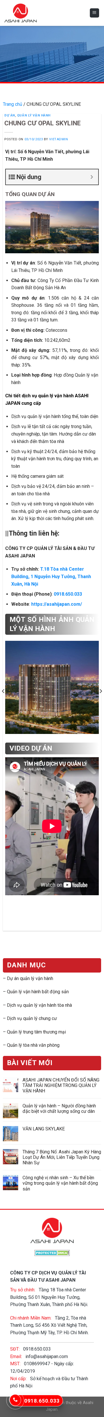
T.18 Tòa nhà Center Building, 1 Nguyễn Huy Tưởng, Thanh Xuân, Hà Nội (51, 576)
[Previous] (3, 691)
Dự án (9, 115)
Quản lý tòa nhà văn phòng (33, 1045)
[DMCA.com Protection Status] (52, 1252)
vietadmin (58, 139)
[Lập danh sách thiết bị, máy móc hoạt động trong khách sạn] (52, 692)
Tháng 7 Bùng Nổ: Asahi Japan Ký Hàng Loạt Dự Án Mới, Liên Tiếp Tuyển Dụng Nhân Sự (62, 1157)
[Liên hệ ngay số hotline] (15, 1400)
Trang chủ (12, 104)
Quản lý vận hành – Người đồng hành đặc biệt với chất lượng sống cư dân (59, 1108)
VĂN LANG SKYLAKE (44, 1129)
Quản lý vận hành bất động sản (38, 992)
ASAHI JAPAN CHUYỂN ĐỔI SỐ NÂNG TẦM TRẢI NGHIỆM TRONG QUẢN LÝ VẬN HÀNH (61, 1085)
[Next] (100, 691)
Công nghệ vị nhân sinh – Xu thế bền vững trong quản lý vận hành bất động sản (60, 1183)
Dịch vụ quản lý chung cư (32, 1018)
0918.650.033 (68, 594)
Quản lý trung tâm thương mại (36, 1032)
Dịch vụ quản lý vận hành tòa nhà (39, 1005)
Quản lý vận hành (34, 115)
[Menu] (94, 13)
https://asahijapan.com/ (56, 604)
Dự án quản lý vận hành (30, 978)
